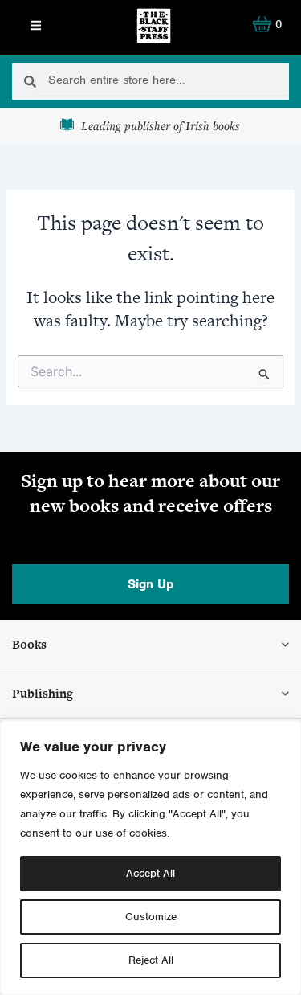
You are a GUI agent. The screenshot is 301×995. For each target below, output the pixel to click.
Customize (151, 916)
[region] (150, 857)
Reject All (150, 960)
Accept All (150, 873)
